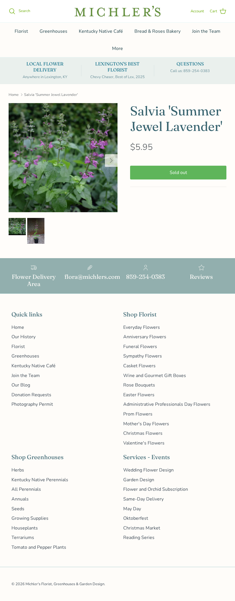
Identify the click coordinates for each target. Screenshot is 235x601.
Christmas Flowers (142, 433)
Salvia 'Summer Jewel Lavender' (51, 94)
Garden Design (138, 480)
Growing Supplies (29, 518)
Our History (23, 337)
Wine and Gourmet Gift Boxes (154, 375)
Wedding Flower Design (148, 470)
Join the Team (206, 31)
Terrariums (22, 537)
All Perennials (26, 489)
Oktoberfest (135, 518)
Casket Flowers (139, 366)
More (117, 48)
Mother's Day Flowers (146, 424)
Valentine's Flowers (143, 443)
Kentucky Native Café (101, 31)
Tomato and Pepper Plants (38, 547)
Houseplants (24, 528)
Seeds (17, 509)
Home (14, 94)
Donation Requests (31, 395)
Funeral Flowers (140, 346)
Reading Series (138, 537)
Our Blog (20, 385)
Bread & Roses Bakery (157, 31)
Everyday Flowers (141, 327)
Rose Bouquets (139, 385)
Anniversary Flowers (144, 337)
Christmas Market (141, 528)
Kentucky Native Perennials (39, 480)
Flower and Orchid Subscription (155, 489)
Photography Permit (32, 404)
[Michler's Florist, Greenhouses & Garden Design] (117, 11)
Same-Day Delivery (143, 499)
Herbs (17, 470)
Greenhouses (53, 31)
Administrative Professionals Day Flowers (166, 404)
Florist (21, 31)
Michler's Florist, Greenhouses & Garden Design (65, 584)
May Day (132, 509)
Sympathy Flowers (142, 356)
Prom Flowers (137, 414)
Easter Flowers (138, 395)
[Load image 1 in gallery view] (63, 157)
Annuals (20, 499)
